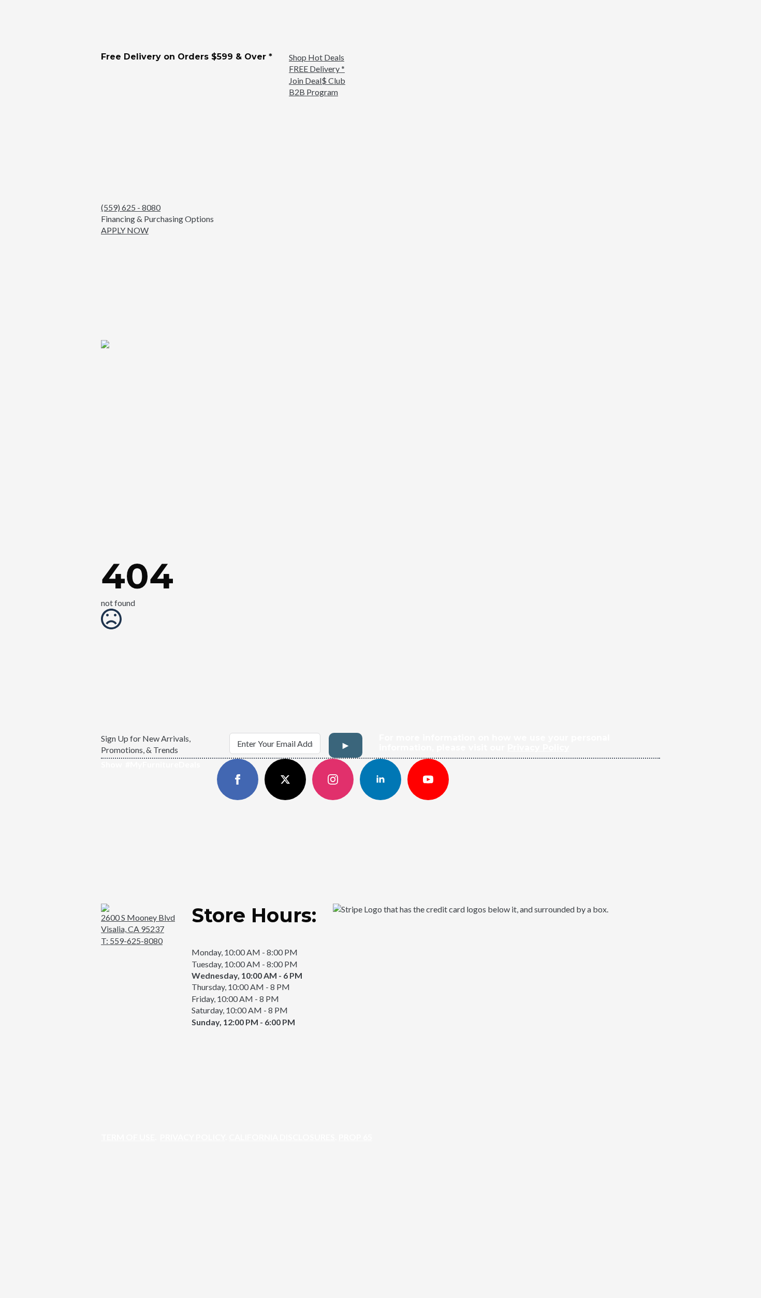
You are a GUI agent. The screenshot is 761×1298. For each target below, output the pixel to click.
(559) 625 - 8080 (130, 207)
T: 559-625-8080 (132, 941)
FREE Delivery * (317, 68)
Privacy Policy (538, 748)
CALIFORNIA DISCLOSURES (282, 1137)
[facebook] (237, 779)
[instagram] (333, 779)
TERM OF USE (128, 1137)
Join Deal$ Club (317, 80)
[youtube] (428, 779)
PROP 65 (355, 1137)
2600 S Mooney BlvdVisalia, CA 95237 (138, 923)
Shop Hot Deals (316, 57)
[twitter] (285, 779)
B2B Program (313, 92)
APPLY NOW (125, 230)
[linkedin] (380, 779)
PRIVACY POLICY (192, 1137)
